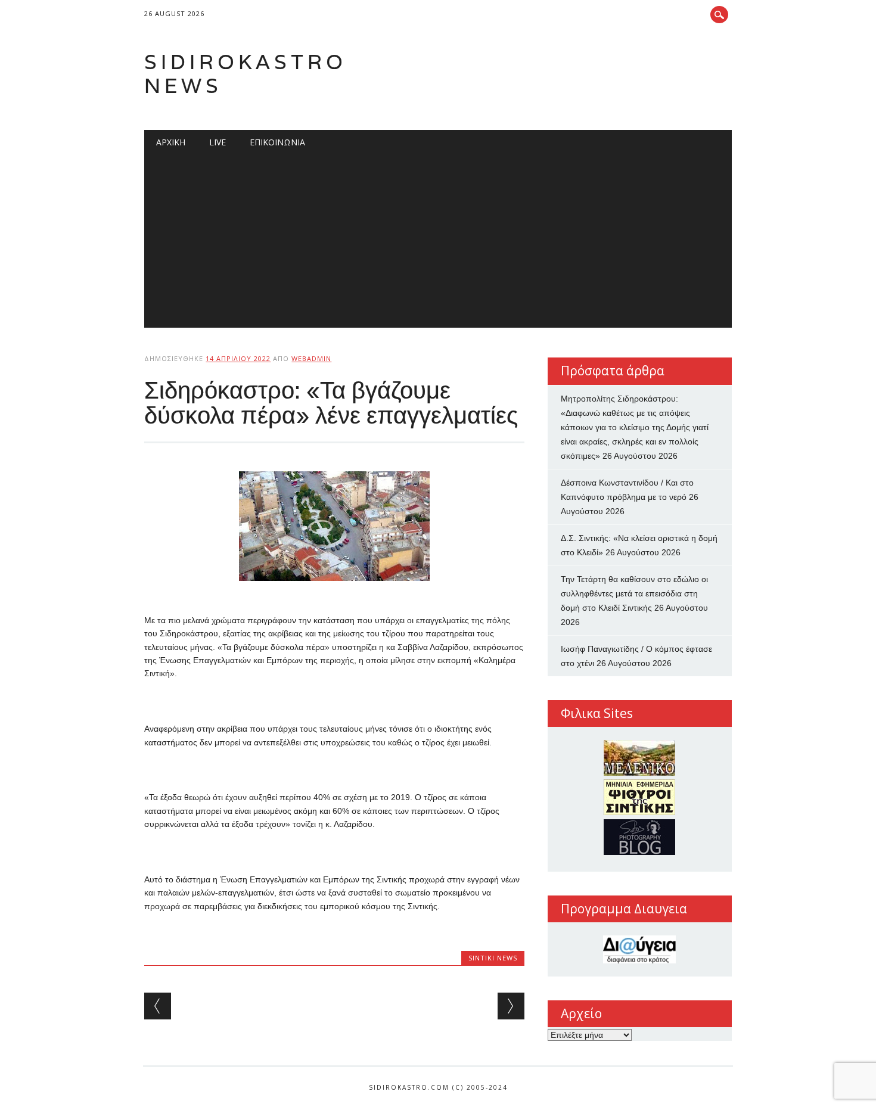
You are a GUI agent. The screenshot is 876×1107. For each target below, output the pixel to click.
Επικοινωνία (277, 142)
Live (217, 142)
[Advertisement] (438, 244)
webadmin (311, 358)
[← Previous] (157, 1006)
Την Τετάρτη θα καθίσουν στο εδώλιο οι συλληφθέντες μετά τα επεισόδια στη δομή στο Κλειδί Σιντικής (634, 593)
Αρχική (170, 142)
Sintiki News (492, 957)
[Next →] (511, 1006)
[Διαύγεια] (640, 949)
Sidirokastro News (245, 73)
